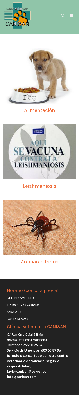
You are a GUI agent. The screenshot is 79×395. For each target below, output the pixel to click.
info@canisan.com (22, 376)
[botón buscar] (63, 15)
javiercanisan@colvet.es (26, 371)
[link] (17, 15)
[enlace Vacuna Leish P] (39, 151)
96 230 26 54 (32, 345)
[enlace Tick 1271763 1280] (39, 227)
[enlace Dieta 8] (39, 75)
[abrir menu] (71, 15)
